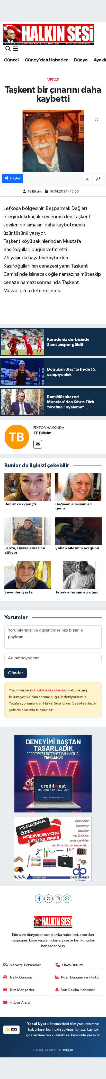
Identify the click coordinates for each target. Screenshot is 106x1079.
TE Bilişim (65, 1050)
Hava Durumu (73, 965)
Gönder (15, 673)
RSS (13, 1029)
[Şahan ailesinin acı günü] (78, 531)
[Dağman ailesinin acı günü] (78, 487)
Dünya (81, 60)
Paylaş (15, 178)
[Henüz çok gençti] (27, 487)
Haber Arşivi (20, 1002)
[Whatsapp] (67, 898)
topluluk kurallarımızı (51, 690)
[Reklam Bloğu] (53, 774)
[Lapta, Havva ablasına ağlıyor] (27, 531)
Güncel (11, 60)
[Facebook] (39, 898)
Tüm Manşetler (21, 990)
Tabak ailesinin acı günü (77, 592)
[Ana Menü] (15, 49)
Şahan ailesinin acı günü (77, 548)
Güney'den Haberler (46, 60)
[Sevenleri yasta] (27, 575)
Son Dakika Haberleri (78, 990)
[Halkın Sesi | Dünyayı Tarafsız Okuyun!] (48, 34)
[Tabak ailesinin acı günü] (78, 575)
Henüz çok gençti (20, 504)
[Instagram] (58, 898)
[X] (48, 898)
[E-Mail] (37, 444)
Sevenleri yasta (18, 592)
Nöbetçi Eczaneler (25, 965)
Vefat (53, 80)
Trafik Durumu (20, 977)
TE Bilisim (35, 191)
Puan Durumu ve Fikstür (80, 977)
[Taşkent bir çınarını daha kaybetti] (53, 141)
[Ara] (8, 49)
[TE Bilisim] (16, 437)
